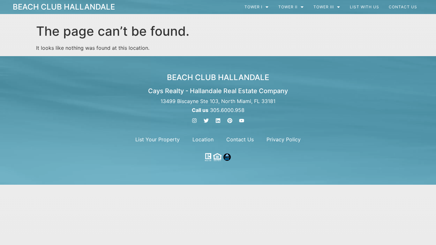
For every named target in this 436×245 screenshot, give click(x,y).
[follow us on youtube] (242, 120)
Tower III (323, 7)
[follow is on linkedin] (218, 120)
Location (203, 139)
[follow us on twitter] (206, 120)
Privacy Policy (284, 139)
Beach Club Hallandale (64, 6)
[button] (257, 7)
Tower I (253, 7)
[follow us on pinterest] (230, 120)
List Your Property (157, 139)
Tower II (287, 7)
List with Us (364, 7)
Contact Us (403, 7)
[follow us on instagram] (194, 120)
